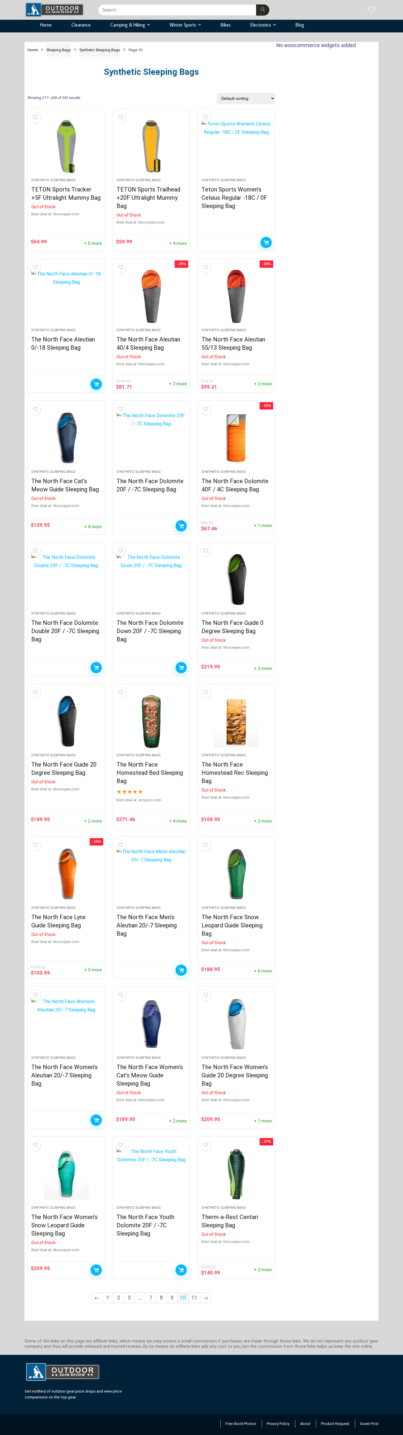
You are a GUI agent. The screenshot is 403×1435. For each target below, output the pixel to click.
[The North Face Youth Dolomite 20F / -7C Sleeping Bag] (151, 1173)
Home (46, 25)
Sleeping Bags (58, 50)
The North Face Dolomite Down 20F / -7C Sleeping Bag (150, 631)
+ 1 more (263, 525)
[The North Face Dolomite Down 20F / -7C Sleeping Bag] (151, 579)
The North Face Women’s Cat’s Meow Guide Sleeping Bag (150, 1075)
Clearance (81, 25)
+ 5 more (93, 243)
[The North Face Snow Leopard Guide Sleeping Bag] (236, 874)
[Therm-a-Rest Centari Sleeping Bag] (236, 1173)
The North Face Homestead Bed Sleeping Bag (150, 773)
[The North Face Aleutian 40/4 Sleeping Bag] (151, 296)
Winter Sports (183, 25)
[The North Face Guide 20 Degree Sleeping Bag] (66, 721)
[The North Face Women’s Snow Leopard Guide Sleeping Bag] (66, 1173)
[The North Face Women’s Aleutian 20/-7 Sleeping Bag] (66, 1024)
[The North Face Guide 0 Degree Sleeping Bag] (236, 579)
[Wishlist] (371, 10)
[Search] (262, 10)
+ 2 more (178, 384)
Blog (300, 25)
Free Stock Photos (240, 1423)
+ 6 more (263, 971)
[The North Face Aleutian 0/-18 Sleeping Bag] (66, 296)
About (305, 1423)
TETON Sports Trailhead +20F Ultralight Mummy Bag (148, 197)
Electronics (260, 25)
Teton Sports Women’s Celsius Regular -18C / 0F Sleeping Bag (234, 197)
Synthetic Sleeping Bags (99, 50)
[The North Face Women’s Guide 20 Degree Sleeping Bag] (236, 1024)
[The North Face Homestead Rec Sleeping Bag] (236, 721)
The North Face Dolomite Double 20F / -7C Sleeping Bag (65, 631)
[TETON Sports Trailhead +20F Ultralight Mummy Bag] (151, 146)
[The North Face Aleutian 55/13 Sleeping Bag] (236, 296)
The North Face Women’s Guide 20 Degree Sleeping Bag (235, 1075)
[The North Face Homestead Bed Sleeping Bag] (151, 721)
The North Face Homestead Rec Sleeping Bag (235, 773)
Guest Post (369, 1423)
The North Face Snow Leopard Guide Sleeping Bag (232, 925)
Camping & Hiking (127, 25)
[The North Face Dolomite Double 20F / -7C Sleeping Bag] (66, 579)
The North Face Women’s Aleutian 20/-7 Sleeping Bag (64, 1075)
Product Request (335, 1423)
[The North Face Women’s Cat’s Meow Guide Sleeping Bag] (151, 1024)
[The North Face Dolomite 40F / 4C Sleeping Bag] (236, 438)
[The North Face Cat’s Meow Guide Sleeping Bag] (66, 438)
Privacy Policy (278, 1423)
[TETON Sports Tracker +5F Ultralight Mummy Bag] (66, 146)
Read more (266, 242)
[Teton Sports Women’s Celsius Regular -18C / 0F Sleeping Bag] (236, 146)
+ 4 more (178, 243)
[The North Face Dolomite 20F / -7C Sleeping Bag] (151, 438)
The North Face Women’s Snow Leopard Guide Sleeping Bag (64, 1225)
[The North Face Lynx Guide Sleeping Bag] (66, 874)
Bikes (226, 25)
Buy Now (96, 1270)
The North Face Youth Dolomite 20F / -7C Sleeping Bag (145, 1225)
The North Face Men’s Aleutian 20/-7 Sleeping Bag (147, 925)
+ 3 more (93, 969)
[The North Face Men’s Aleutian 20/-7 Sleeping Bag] (151, 874)
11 (194, 1298)
